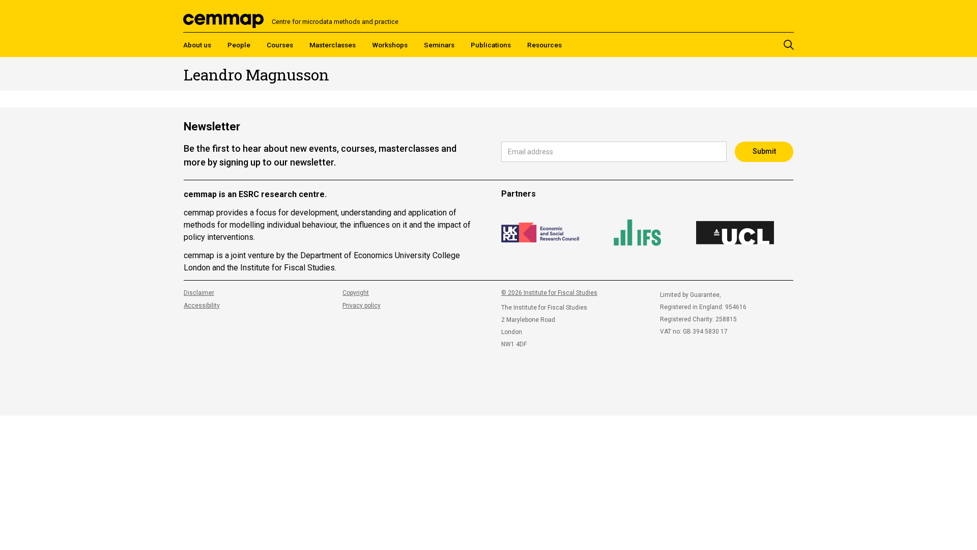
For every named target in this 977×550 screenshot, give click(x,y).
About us (197, 45)
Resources (544, 45)
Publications (491, 45)
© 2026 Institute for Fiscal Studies (549, 292)
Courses (280, 45)
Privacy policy (361, 305)
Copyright (355, 292)
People (238, 45)
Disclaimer (199, 292)
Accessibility (202, 305)
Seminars (439, 45)
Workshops (390, 45)
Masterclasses (332, 45)
